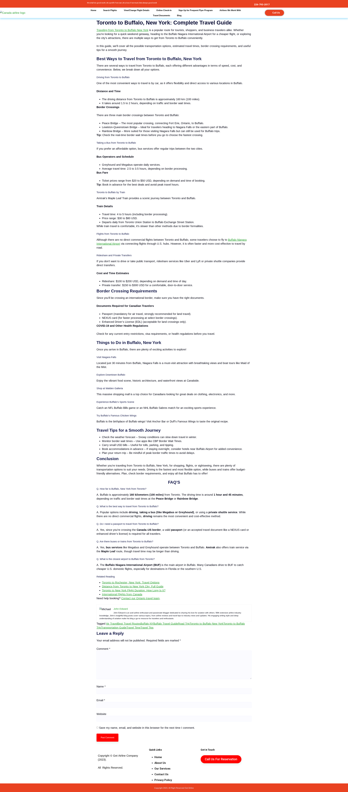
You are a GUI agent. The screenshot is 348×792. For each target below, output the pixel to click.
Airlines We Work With (230, 10)
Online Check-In (164, 10)
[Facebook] (39, 3)
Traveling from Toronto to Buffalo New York (122, 30)
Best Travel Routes (128, 623)
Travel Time (133, 627)
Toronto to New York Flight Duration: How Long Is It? (133, 590)
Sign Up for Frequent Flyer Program (195, 10)
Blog (179, 15)
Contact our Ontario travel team (140, 598)
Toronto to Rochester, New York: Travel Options (130, 582)
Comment (103, 648)
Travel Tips (146, 627)
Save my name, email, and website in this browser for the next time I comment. (147, 727)
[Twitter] (42, 3)
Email (101, 700)
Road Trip (184, 623)
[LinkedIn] (46, 3)
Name (101, 686)
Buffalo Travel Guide (165, 623)
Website (101, 714)
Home (93, 10)
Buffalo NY (146, 623)
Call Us (276, 13)
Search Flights (110, 10)
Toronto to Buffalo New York (206, 623)
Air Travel (111, 623)
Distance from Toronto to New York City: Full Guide (132, 586)
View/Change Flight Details (136, 10)
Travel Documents (161, 15)
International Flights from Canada (122, 594)
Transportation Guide (113, 627)
